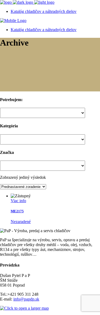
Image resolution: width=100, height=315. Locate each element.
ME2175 (17, 211)
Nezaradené (21, 221)
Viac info (18, 200)
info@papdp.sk (26, 299)
